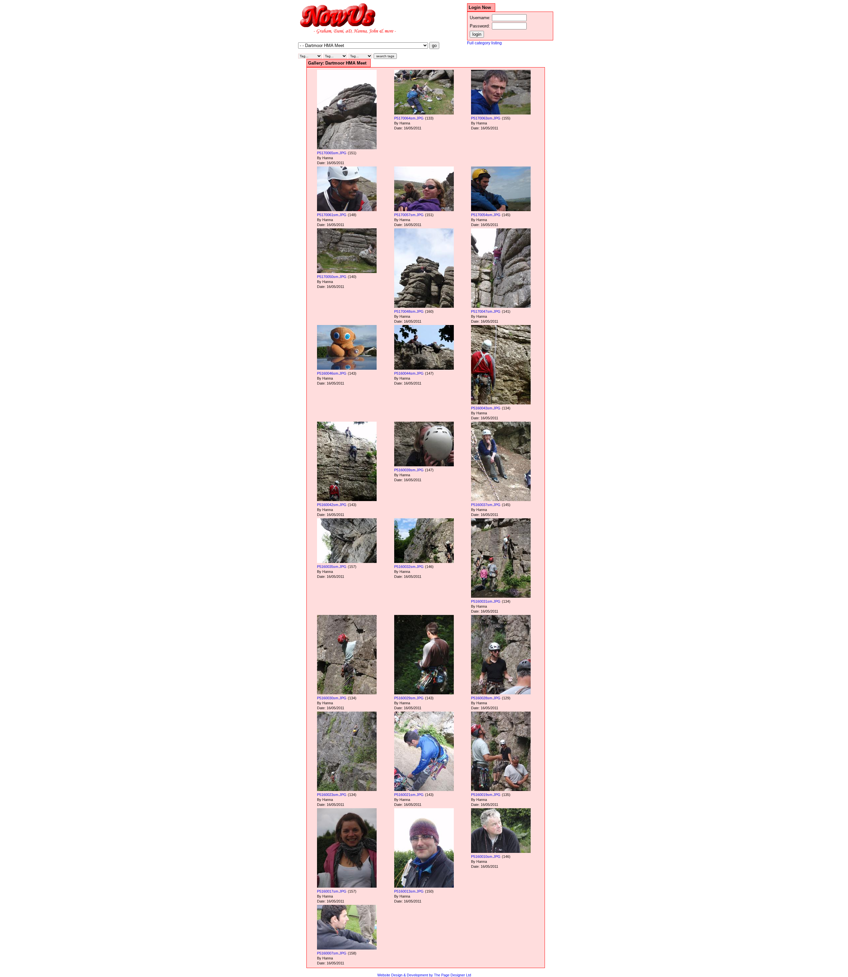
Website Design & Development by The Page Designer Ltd (424, 975)
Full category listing (484, 43)
